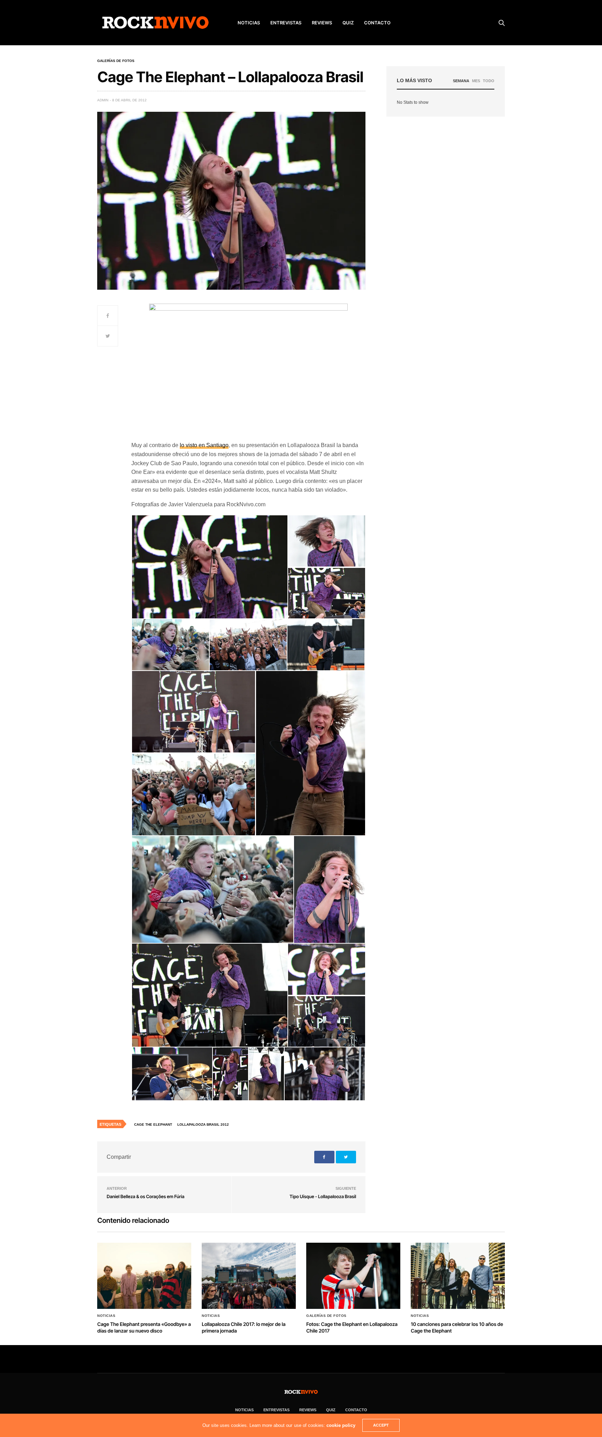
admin (102, 100)
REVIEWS (322, 22)
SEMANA (461, 81)
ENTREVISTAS (285, 22)
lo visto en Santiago (204, 445)
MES (476, 81)
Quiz (348, 22)
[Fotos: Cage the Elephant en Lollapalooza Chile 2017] (353, 1276)
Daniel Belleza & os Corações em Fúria (145, 1197)
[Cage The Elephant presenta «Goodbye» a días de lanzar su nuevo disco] (144, 1276)
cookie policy (340, 1425)
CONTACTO (377, 22)
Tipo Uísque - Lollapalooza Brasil (323, 1197)
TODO (488, 81)
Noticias (106, 1316)
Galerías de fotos (115, 61)
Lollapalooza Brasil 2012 (203, 1124)
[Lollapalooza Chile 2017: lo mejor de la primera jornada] (249, 1276)
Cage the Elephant (153, 1124)
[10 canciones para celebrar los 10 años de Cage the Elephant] (458, 1276)
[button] (209, 567)
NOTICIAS (249, 22)
